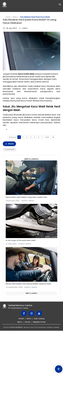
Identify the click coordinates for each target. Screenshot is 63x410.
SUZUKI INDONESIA (16, 327)
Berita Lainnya (31, 293)
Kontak (27, 322)
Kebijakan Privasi (39, 322)
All (53, 137)
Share (11, 143)
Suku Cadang (39, 319)
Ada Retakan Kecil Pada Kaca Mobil (35, 17)
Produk (21, 319)
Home (8, 17)
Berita (15, 17)
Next (47, 137)
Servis (29, 319)
